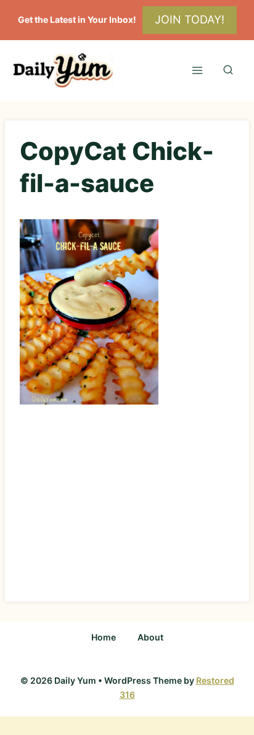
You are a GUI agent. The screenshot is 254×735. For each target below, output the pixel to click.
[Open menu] (197, 70)
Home (103, 637)
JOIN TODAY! (189, 19)
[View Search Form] (228, 70)
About (150, 637)
